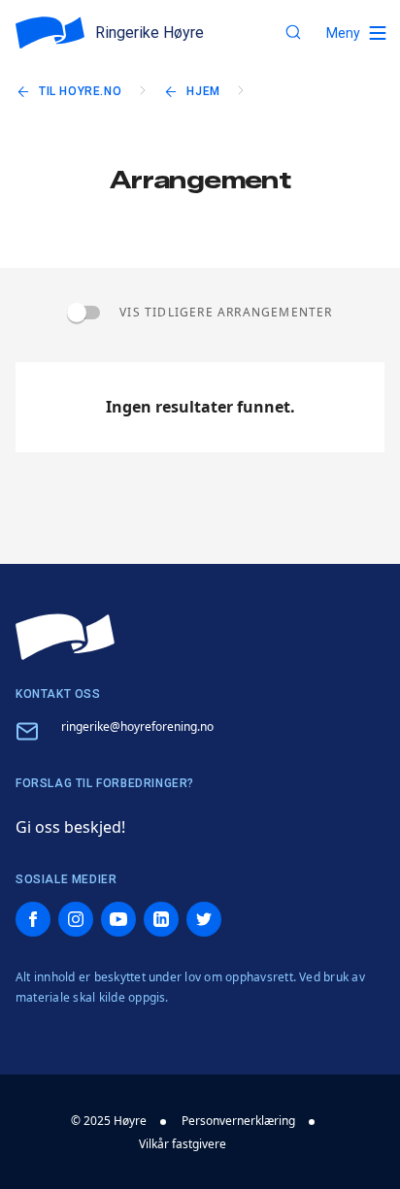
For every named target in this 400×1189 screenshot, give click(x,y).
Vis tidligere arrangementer (225, 312)
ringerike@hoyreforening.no (137, 726)
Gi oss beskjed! (70, 827)
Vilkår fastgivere (182, 1144)
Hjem (202, 91)
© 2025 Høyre (109, 1120)
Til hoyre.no (80, 91)
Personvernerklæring (238, 1120)
